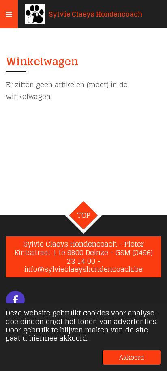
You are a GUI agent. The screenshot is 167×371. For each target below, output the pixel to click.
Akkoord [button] (131, 357)
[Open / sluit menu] (9, 14)
